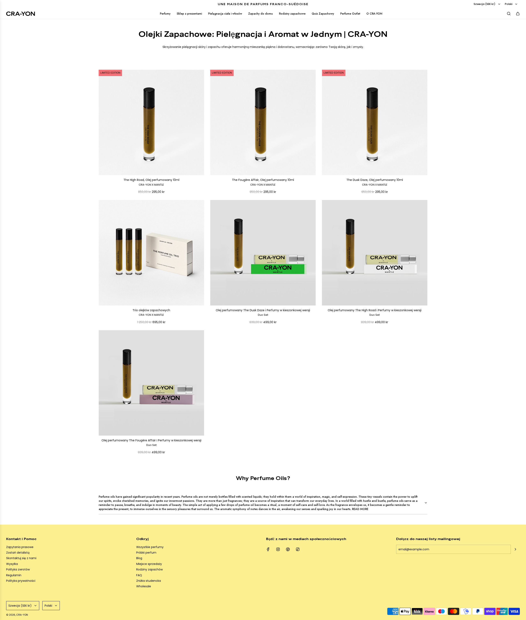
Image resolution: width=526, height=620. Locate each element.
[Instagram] (278, 549)
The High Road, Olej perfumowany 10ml (151, 182)
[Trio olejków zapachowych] (151, 252)
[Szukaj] (508, 13)
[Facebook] (268, 549)
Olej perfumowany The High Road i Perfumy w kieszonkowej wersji (374, 312)
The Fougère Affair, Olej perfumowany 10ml (263, 182)
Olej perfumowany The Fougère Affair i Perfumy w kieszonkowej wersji (151, 442)
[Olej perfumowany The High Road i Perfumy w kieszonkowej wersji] (374, 252)
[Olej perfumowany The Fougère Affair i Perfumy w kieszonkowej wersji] (151, 383)
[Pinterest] (287, 549)
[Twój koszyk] (517, 13)
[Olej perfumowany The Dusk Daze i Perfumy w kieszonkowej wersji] (263, 252)
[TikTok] (297, 549)
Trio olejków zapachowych (151, 312)
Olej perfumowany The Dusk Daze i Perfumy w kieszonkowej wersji (263, 312)
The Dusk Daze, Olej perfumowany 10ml (374, 182)
